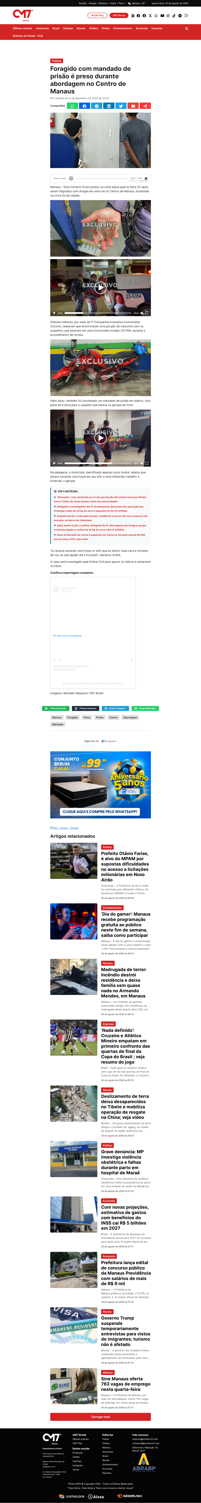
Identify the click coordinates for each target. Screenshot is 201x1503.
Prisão (100, 717)
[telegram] (180, 15)
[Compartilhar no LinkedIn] (108, 106)
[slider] (98, 313)
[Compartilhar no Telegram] (96, 106)
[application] (100, 287)
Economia (142, 28)
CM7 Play (77, 1443)
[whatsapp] (156, 15)
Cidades (68, 28)
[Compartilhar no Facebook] (84, 106)
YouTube (77, 1461)
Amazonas (42, 28)
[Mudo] (141, 313)
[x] (150, 15)
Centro (113, 717)
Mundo (81, 28)
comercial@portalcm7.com (145, 1443)
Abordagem (130, 717)
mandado (57, 724)
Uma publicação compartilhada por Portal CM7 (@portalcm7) (92, 683)
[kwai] (132, 15)
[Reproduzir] (54, 313)
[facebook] (138, 15)
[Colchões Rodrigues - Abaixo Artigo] (100, 784)
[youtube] (162, 15)
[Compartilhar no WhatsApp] (72, 106)
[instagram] (168, 15)
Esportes (157, 28)
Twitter (76, 1457)
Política (93, 28)
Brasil (56, 28)
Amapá (92, 3)
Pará (121, 3)
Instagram (78, 1465)
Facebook (78, 1452)
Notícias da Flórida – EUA (28, 35)
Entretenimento (122, 28)
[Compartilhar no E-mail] (133, 106)
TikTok (76, 1469)
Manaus (57, 717)
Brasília (82, 3)
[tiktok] (174, 15)
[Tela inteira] (146, 313)
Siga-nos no (91, 741)
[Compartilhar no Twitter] (121, 106)
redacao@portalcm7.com (145, 1439)
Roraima (103, 3)
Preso (87, 717)
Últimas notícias (22, 28)
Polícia (106, 28)
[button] (100, 287)
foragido (72, 717)
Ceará (113, 3)
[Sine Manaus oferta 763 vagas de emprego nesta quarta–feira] (73, 1385)
